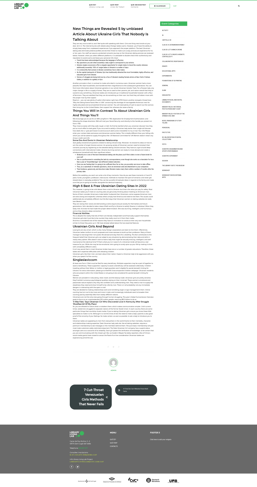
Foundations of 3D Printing (172, 80)
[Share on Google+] (119, 347)
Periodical (166, 127)
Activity (165, 30)
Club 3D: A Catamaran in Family (173, 45)
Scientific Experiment (170, 156)
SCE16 (164, 144)
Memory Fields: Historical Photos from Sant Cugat (171, 108)
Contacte (114, 446)
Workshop (166, 170)
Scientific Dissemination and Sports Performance (172, 150)
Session (165, 161)
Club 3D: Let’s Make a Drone (172, 49)
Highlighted (166, 95)
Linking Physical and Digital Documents (172, 101)
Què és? (113, 439)
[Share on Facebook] (108, 347)
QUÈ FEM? (113, 443)
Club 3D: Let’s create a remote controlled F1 (173, 55)
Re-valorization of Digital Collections (171, 138)
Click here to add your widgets (160, 439)
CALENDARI (161, 6)
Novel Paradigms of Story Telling (172, 122)
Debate (164, 66)
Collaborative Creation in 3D (173, 61)
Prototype (166, 132)
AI (162, 35)
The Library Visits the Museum (173, 165)
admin (113, 370)
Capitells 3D (166, 40)
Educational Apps (168, 71)
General (165, 85)
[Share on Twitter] (113, 347)
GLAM (164, 90)
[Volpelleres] (21, 5)
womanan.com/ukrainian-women (103, 133)
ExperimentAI (167, 76)
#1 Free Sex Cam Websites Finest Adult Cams (135, 390)
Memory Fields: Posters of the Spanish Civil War (173, 115)
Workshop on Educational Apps (172, 176)
